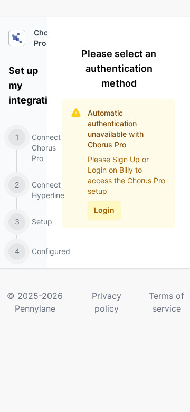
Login (104, 209)
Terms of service (166, 302)
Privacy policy (106, 302)
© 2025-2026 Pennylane (35, 302)
